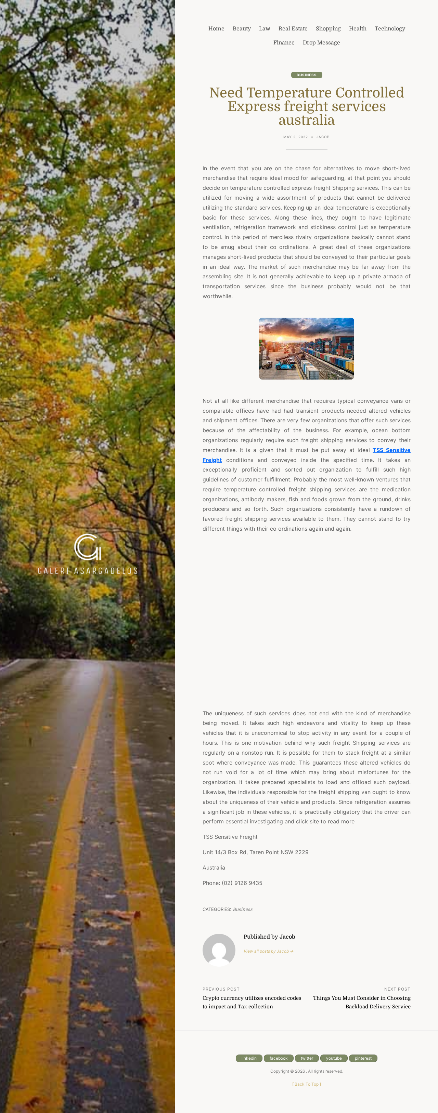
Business (307, 75)
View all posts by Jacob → (269, 951)
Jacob (323, 137)
